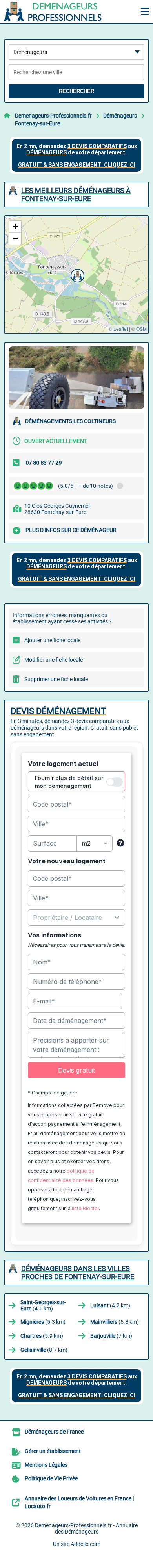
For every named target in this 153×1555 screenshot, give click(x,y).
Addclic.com (85, 1544)
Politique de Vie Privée (51, 1479)
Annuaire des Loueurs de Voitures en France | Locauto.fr (79, 1502)
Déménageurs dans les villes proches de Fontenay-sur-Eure (77, 1272)
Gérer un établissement (53, 1451)
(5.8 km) (114, 1322)
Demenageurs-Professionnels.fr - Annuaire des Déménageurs (86, 1528)
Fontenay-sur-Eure (37, 123)
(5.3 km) (43, 1322)
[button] (76, 274)
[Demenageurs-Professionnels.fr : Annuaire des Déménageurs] (53, 11)
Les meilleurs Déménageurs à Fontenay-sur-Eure (76, 194)
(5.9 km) (41, 1336)
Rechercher (76, 91)
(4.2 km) (110, 1305)
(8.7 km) (43, 1350)
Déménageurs (120, 115)
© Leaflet (118, 328)
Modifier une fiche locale (53, 660)
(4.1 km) (43, 1305)
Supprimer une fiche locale (56, 679)
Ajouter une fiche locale (52, 640)
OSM (141, 328)
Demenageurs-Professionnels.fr (53, 115)
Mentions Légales (46, 1465)
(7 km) (111, 1336)
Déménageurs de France (54, 1432)
